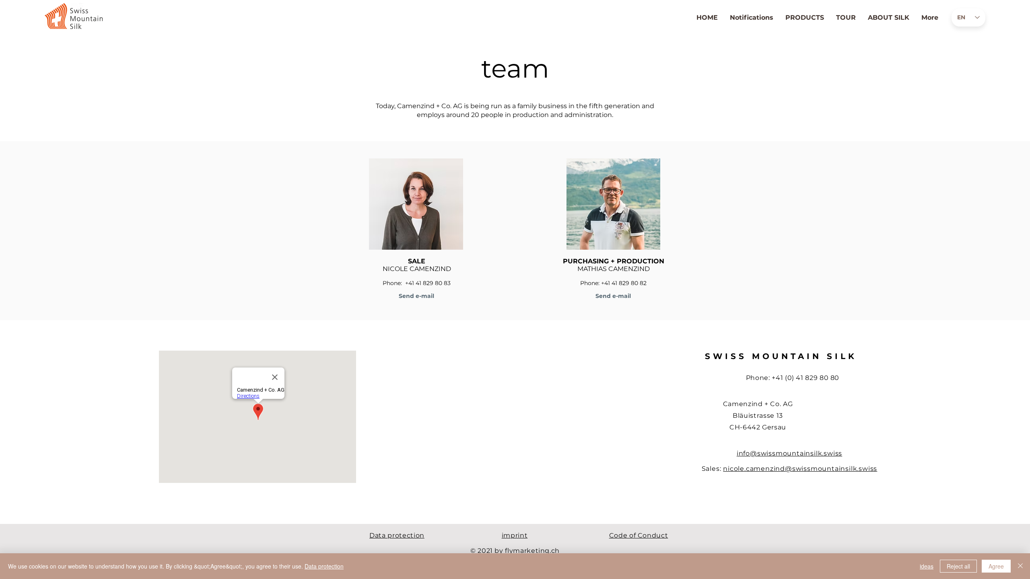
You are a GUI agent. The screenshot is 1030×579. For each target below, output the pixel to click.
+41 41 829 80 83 (428, 283)
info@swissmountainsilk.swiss (789, 453)
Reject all (958, 566)
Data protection (324, 566)
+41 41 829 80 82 (624, 283)
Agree (996, 566)
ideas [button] (926, 566)
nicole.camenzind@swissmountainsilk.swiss (800, 468)
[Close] (1020, 566)
